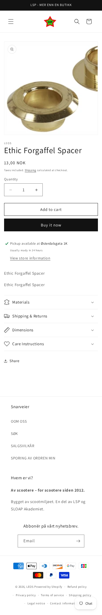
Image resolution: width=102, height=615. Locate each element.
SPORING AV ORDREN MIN (33, 458)
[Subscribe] (78, 541)
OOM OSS (19, 421)
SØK (14, 433)
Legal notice (36, 603)
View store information (30, 258)
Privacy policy (26, 595)
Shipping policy (80, 595)
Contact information (64, 603)
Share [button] (15, 360)
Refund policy (77, 587)
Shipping (30, 170)
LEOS (30, 587)
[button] (11, 22)
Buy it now (51, 225)
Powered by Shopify (48, 587)
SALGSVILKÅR (23, 445)
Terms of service (52, 595)
